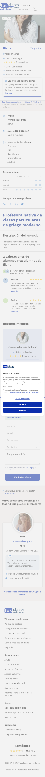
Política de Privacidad (30, 392)
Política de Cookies (15, 392)
